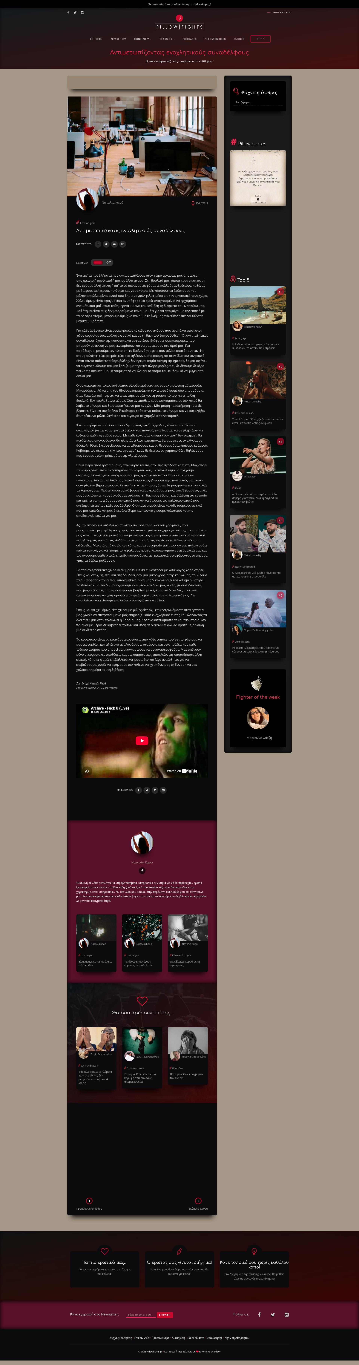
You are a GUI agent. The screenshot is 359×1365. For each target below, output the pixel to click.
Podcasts (190, 39)
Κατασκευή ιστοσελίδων (178, 1351)
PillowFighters (215, 39)
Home (149, 61)
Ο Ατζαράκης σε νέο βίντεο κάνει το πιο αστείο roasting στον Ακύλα (256, 574)
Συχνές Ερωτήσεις (121, 1338)
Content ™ (142, 39)
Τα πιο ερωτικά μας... (104, 1262)
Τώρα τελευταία (135, 1068)
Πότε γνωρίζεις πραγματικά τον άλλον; (186, 1076)
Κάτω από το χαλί (181, 955)
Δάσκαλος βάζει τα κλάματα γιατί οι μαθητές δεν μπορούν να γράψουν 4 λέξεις (95, 1077)
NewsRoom (118, 39)
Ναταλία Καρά (112, 202)
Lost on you (87, 223)
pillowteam (250, 476)
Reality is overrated (244, 566)
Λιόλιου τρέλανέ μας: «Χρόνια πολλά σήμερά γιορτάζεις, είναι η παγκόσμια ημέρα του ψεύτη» (255, 497)
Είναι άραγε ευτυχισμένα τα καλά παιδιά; (95, 963)
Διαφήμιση (178, 1338)
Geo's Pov (177, 1068)
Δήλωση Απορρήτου (237, 1338)
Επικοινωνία (141, 1338)
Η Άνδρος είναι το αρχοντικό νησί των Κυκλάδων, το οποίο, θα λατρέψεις (255, 346)
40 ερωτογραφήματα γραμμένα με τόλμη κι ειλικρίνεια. (105, 1272)
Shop (260, 39)
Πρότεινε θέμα (160, 1338)
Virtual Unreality (252, 401)
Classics (166, 39)
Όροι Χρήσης (214, 1338)
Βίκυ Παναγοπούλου (147, 1056)
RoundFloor (214, 1351)
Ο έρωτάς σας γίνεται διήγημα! (179, 1262)
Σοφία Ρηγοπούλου (101, 1054)
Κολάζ (237, 488)
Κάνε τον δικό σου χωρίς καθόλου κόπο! (254, 1264)
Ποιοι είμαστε (195, 1338)
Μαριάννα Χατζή (253, 326)
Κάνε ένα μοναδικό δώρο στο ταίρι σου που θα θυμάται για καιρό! (179, 1272)
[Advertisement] (142, 1151)
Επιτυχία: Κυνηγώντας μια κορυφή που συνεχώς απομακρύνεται (140, 1077)
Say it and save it (89, 1065)
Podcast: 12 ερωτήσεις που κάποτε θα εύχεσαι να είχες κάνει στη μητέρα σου (256, 649)
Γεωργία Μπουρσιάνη (194, 1056)
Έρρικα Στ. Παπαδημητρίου (259, 630)
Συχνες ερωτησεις (281, 12)
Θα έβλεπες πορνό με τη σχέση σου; (185, 963)
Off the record (242, 641)
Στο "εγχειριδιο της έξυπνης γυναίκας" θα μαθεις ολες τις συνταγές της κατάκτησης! (254, 1276)
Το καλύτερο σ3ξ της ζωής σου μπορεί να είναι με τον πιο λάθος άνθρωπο (257, 421)
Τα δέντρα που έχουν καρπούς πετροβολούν (138, 963)
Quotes (239, 39)
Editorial (96, 39)
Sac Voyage (240, 338)
